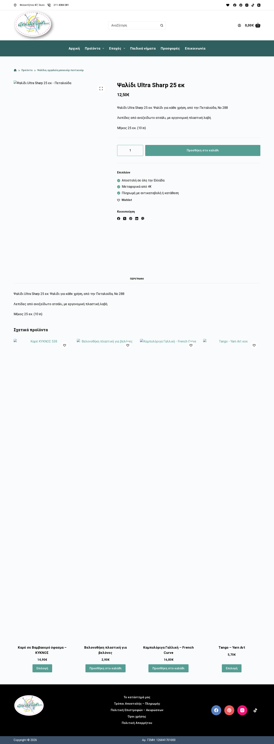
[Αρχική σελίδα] (15, 70)
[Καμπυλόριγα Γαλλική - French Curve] (168, 489)
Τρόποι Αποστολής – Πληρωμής (137, 703)
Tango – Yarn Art (231, 647)
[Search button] (162, 25)
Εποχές (115, 48)
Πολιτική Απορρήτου (137, 723)
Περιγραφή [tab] (137, 278)
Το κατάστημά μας (137, 697)
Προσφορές (170, 48)
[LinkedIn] (136, 218)
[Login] (239, 25)
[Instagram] (246, 5)
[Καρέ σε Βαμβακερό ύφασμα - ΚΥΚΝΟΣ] (42, 489)
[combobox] (133, 25)
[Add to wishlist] (64, 345)
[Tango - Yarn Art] (231, 489)
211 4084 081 (61, 4)
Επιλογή (42, 668)
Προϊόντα (92, 48)
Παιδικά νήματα (143, 48)
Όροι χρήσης (137, 716)
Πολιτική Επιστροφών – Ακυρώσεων (137, 710)
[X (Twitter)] (124, 218)
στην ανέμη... (29, 722)
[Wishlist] (227, 5)
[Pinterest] (240, 5)
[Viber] (142, 218)
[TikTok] (252, 5)
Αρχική (74, 48)
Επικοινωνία (195, 48)
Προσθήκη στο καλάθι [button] (105, 668)
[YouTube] (258, 5)
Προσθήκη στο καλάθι (203, 150)
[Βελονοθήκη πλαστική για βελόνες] (105, 489)
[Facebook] (234, 5)
